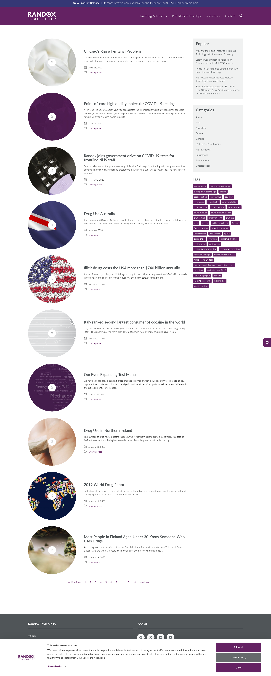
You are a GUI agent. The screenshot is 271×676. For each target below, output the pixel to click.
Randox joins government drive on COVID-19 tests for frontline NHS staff (129, 158)
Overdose (212, 238)
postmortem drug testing (205, 249)
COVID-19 (229, 196)
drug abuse (199, 202)
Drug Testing (199, 217)
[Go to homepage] (42, 16)
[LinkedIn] (160, 637)
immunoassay (200, 233)
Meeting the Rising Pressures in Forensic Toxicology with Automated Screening (216, 52)
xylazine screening (202, 280)
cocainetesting (200, 196)
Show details (54, 666)
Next (142, 582)
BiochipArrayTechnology (220, 186)
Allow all (238, 647)
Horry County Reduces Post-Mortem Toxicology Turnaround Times (214, 79)
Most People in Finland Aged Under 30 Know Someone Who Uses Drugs (134, 539)
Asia (198, 122)
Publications (202, 154)
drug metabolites (229, 202)
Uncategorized (95, 72)
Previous (76, 582)
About (32, 635)
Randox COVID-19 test (203, 259)
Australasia (201, 128)
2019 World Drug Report (105, 485)
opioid (227, 233)
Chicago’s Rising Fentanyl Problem (112, 51)
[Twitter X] (150, 637)
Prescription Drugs (202, 254)
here (195, 3)
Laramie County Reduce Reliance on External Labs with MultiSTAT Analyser (215, 61)
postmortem (214, 244)
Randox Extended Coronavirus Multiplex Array (214, 265)
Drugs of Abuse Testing (221, 212)
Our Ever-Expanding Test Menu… (111, 375)
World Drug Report (202, 275)
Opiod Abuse (215, 233)
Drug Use (230, 217)
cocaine (223, 191)
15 (127, 582)
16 (134, 582)
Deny (238, 667)
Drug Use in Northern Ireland (108, 430)
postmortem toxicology (230, 249)
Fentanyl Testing (201, 228)
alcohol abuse (200, 186)
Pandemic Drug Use (229, 238)
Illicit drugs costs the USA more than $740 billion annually (132, 268)
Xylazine (217, 275)
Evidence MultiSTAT (220, 223)
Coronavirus (216, 196)
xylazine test (219, 280)
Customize (237, 657)
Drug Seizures (234, 207)
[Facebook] (141, 637)
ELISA (196, 223)
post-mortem (199, 244)
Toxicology (198, 270)
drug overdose (200, 207)
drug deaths (213, 202)
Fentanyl (235, 223)
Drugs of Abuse (200, 212)
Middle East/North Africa (208, 144)
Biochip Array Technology (205, 191)
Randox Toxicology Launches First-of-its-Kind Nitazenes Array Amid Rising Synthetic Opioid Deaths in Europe (217, 90)
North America (203, 149)
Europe (199, 133)
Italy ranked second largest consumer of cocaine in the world (134, 322)
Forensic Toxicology (220, 228)
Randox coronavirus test (224, 254)
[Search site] (241, 16)
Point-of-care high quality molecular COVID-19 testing (129, 104)
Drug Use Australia (99, 214)
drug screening (217, 207)
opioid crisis (199, 238)
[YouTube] (170, 637)
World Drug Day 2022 (216, 270)
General (200, 138)
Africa (199, 117)
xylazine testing (201, 286)
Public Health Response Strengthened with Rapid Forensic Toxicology (217, 70)
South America (203, 160)
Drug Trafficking (215, 217)
